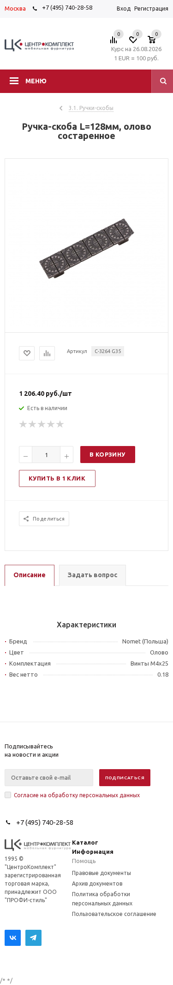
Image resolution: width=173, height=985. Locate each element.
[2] (32, 424)
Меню (36, 81)
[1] (23, 424)
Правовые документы (101, 873)
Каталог (85, 842)
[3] (42, 424)
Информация (92, 851)
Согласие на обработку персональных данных (77, 795)
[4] (51, 424)
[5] (60, 424)
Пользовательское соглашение (114, 914)
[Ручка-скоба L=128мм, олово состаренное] (86, 324)
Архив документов (97, 883)
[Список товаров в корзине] (156, 42)
